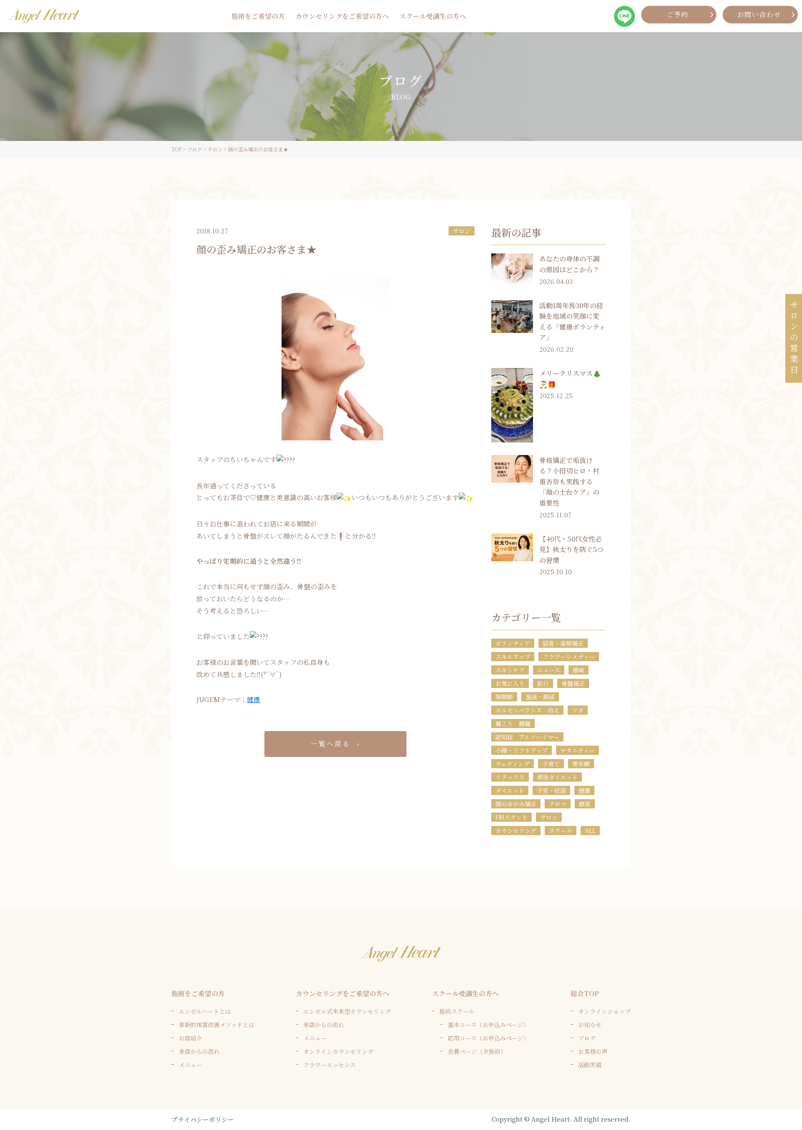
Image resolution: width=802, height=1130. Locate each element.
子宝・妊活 (551, 790)
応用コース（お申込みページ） (488, 1038)
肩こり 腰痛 (512, 723)
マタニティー (577, 750)
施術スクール (457, 1011)
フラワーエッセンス (329, 1065)
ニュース (548, 670)
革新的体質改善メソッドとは (216, 1024)
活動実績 (590, 1065)
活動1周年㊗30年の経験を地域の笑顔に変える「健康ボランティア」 (572, 322)
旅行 (543, 683)
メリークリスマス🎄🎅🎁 (570, 378)
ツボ (578, 710)
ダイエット (509, 790)
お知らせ (590, 1024)
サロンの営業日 (794, 338)
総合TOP (585, 993)
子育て (551, 763)
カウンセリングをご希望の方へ (342, 16)
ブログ (587, 1038)
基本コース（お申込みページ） (488, 1024)
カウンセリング (515, 830)
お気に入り (510, 683)
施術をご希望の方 (258, 16)
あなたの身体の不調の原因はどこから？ (569, 264)
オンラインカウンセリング (338, 1051)
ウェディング (512, 763)
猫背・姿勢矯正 (563, 643)
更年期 (581, 763)
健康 (253, 699)
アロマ (557, 804)
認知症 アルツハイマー (527, 737)
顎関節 (504, 697)
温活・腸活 (540, 697)
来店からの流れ (199, 1051)
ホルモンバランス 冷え (527, 710)
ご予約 (678, 14)
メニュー (190, 1065)
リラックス (510, 777)
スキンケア (510, 670)
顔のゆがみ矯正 (515, 804)
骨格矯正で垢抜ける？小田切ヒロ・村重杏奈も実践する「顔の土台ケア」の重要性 (569, 481)
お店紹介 (190, 1038)
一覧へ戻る (330, 744)
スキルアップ (512, 656)
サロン (461, 231)
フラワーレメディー (569, 656)
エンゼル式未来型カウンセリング (347, 1011)
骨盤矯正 (573, 683)
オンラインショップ (604, 1011)
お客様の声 (592, 1051)
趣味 (578, 670)
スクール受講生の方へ (432, 16)
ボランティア (512, 643)
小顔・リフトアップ (521, 750)
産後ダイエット (557, 777)
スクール (560, 830)
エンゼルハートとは (205, 1011)
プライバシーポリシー (202, 1119)
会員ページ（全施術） (477, 1051)
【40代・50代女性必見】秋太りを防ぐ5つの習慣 (571, 549)
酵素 (585, 804)
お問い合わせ (759, 14)
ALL (590, 830)
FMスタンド (511, 817)
